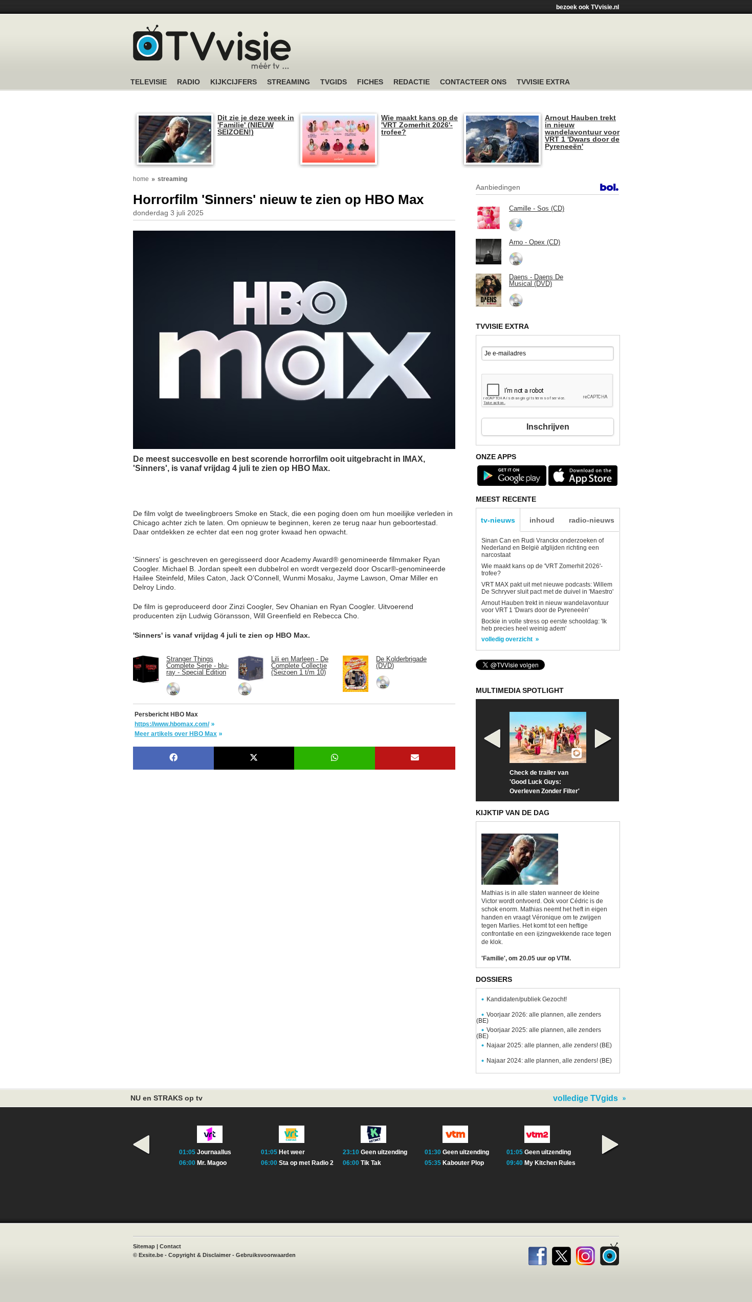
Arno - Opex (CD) (534, 242)
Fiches (370, 82)
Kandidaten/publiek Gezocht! (526, 999)
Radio (188, 82)
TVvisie (609, 1254)
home (141, 179)
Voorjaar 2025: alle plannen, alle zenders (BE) (538, 1033)
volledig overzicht (507, 639)
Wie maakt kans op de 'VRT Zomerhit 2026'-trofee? (419, 125)
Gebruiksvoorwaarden (266, 1255)
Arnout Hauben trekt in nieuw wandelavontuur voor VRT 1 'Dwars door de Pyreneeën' (582, 132)
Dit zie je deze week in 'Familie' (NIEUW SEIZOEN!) (255, 125)
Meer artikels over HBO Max (176, 733)
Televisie (148, 82)
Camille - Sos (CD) (536, 208)
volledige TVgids (585, 1098)
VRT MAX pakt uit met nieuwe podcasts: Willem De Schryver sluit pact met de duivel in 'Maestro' (547, 588)
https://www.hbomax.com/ (172, 724)
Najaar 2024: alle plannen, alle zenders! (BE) (549, 1060)
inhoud (542, 520)
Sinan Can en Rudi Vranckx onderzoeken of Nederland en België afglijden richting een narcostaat (542, 547)
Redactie (411, 82)
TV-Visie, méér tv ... (212, 47)
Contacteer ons (473, 82)
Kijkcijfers (233, 82)
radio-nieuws (591, 520)
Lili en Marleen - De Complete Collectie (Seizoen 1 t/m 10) (299, 665)
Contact (170, 1246)
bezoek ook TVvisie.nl (587, 7)
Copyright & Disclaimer (199, 1255)
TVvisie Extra (543, 82)
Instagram (585, 1254)
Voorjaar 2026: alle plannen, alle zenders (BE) (538, 1017)
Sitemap (144, 1246)
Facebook (537, 1254)
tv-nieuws (498, 520)
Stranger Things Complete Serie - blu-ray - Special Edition (197, 665)
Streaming (288, 82)
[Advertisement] (215, 496)
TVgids (333, 82)
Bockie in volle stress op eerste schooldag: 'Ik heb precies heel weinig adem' (544, 625)
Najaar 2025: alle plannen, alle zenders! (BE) (549, 1045)
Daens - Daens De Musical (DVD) (536, 280)
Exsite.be (151, 1255)
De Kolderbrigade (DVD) (401, 662)
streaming (172, 179)
